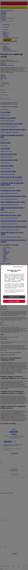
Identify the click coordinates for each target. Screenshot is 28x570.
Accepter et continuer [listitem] (14, 301)
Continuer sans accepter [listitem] (18, 266)
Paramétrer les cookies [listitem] (14, 296)
